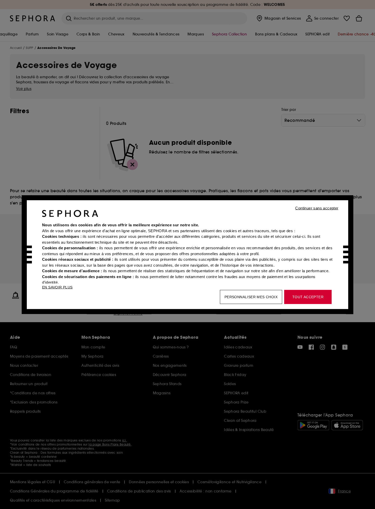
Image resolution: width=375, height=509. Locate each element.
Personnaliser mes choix (251, 297)
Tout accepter (307, 297)
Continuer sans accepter (316, 208)
